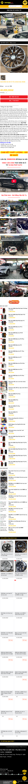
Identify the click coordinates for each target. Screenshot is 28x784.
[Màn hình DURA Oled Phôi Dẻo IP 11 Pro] (3, 463)
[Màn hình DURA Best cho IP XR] (3, 335)
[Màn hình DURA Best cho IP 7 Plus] (3, 353)
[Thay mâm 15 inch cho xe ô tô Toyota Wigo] (3, 472)
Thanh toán (20, 781)
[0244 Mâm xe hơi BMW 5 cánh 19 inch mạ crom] (3, 516)
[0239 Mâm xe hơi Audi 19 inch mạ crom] (3, 497)
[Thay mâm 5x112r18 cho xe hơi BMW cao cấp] (3, 491)
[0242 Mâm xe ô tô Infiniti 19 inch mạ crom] (3, 479)
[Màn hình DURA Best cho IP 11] (3, 328)
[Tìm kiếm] (21, 6)
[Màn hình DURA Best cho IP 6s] (3, 371)
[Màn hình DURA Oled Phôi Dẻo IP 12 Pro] (3, 457)
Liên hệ (17, 782)
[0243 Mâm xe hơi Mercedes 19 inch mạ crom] (3, 523)
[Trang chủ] (8, 2)
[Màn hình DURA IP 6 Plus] (3, 408)
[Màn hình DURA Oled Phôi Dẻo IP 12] (3, 438)
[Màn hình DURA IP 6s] (3, 402)
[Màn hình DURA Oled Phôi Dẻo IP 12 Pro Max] (3, 444)
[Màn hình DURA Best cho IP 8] (3, 347)
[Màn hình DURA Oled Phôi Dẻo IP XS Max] (3, 310)
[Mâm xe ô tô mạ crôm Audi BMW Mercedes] (3, 529)
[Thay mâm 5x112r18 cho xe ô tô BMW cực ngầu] (3, 504)
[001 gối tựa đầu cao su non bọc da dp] (3, 383)
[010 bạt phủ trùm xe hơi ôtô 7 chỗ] (3, 432)
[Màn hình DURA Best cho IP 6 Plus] (3, 377)
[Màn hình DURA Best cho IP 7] (3, 359)
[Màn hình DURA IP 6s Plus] (3, 395)
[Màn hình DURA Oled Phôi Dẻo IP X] (3, 322)
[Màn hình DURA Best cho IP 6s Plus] (3, 365)
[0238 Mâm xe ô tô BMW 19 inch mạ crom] (3, 485)
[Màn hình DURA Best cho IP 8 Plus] (3, 341)
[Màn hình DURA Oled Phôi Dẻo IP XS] (3, 316)
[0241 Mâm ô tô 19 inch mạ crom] (3, 510)
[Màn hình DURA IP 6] (3, 414)
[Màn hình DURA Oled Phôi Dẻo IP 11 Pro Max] (3, 451)
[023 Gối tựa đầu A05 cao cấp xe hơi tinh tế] (3, 389)
